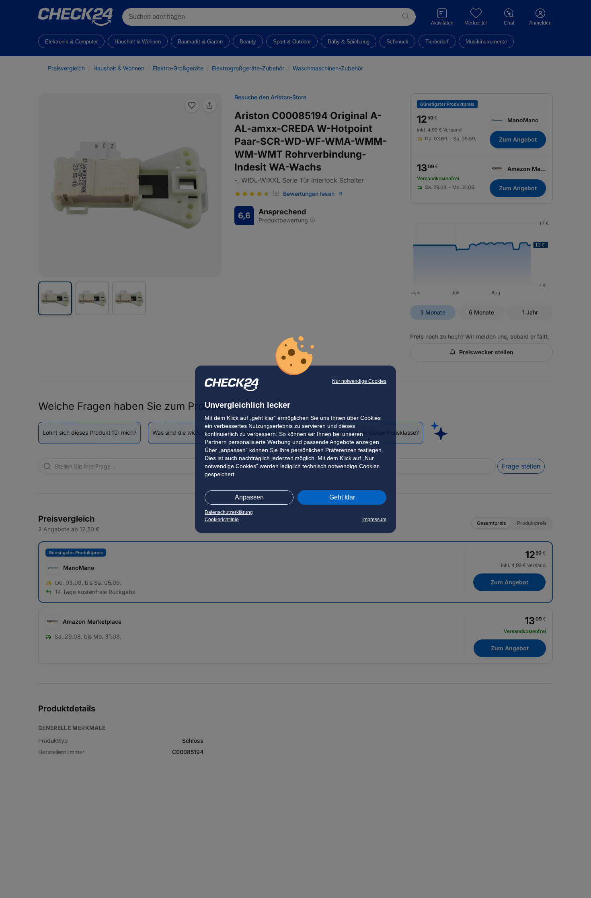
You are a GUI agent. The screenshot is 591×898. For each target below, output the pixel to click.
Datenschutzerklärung (229, 512)
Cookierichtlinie (222, 519)
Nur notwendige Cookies (359, 381)
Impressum (374, 519)
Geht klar (342, 497)
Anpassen (249, 497)
